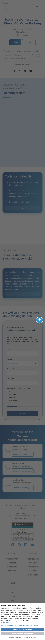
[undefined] (39, 320)
